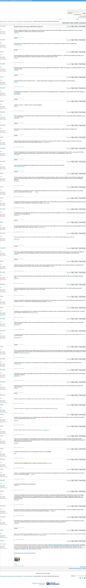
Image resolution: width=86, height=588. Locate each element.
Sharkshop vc (17, 324)
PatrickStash (16, 154)
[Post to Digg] (83, 577)
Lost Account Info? (82, 17)
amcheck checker (18, 44)
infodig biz (16, 278)
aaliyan (1, 51)
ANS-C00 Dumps (73, 568)
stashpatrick (16, 499)
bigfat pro (16, 388)
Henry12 (2, 540)
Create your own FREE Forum (38, 583)
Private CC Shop (61, 398)
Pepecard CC (17, 180)
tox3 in (15, 290)
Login (84, 13)
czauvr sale (49, 463)
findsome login (42, 227)
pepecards (16, 70)
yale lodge (49, 301)
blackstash (53, 510)
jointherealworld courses (19, 166)
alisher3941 (2, 505)
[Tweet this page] (80, 577)
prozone (33, 474)
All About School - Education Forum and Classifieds (11, 21)
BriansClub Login (34, 312)
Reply (72, 22)
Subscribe (76, 22)
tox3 (15, 453)
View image (15, 564)
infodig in (16, 254)
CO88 (36, 191)
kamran (1, 491)
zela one (16, 57)
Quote (76, 26)
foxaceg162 (2, 26)
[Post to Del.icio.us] (85, 577)
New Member (83, 15)
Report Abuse (42, 584)
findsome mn (17, 375)
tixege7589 (2, 272)
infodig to (52, 266)
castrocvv (16, 420)
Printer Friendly (82, 22)
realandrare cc (46, 429)
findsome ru (16, 485)
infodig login (16, 239)
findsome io (16, 215)
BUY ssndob (46, 203)
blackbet (16, 443)
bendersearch (17, 94)
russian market (42, 534)
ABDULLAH (2, 394)
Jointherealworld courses (24, 352)
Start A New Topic (65, 22)
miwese (1, 197)
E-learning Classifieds (27, 21)
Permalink (69, 26)
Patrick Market (17, 363)
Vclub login (16, 32)
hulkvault (16, 130)
